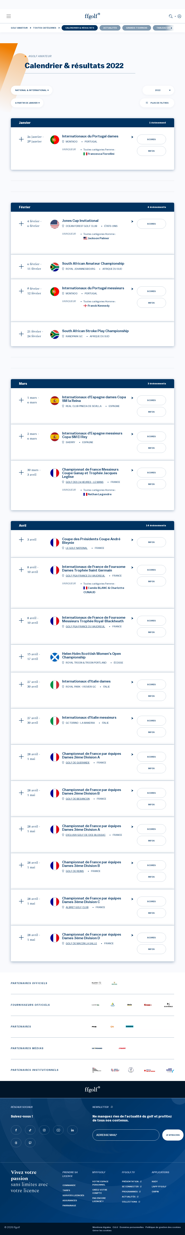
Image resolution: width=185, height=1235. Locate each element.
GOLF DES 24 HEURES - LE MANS (85, 482)
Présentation (130, 1181)
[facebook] (16, 1129)
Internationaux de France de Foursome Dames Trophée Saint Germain (93, 568)
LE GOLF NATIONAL (77, 548)
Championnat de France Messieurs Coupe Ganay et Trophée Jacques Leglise (90, 473)
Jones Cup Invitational (80, 221)
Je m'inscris (173, 1135)
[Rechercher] (171, 16)
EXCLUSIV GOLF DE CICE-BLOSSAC (86, 835)
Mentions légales (101, 1227)
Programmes (130, 1192)
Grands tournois (136, 28)
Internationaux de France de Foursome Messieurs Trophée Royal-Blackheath (93, 619)
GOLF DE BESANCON (78, 799)
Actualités (110, 28)
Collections (129, 1202)
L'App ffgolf (159, 1186)
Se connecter (130, 1186)
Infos (151, 151)
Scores (151, 139)
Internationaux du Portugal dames (90, 136)
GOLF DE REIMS (75, 871)
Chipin (155, 1192)
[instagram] (44, 1129)
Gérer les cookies (101, 1230)
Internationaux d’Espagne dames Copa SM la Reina (94, 399)
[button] (9, 16)
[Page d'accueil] (92, 16)
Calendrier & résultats (79, 28)
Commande (69, 1185)
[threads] (16, 1142)
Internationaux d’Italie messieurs (89, 717)
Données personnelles (132, 1227)
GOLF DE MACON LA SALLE (81, 943)
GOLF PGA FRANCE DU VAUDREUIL (85, 576)
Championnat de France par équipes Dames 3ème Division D (91, 936)
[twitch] (30, 1142)
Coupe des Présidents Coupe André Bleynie (91, 541)
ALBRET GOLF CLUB (77, 907)
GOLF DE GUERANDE (78, 763)
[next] (171, 27)
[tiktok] (30, 1129)
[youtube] (58, 1129)
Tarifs (66, 1190)
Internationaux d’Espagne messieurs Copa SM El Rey (92, 435)
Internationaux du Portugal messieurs (93, 288)
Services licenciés (73, 1195)
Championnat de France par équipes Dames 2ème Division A (91, 755)
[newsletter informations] (112, 1107)
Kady (155, 1181)
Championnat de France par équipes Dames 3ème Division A (91, 827)
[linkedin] (72, 1129)
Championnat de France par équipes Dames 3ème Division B (91, 864)
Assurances (70, 1200)
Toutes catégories (44, 28)
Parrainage (69, 1205)
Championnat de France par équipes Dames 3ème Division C (91, 900)
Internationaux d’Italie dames (86, 681)
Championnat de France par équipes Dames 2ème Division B (91, 791)
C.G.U (115, 1227)
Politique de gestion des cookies (163, 1227)
